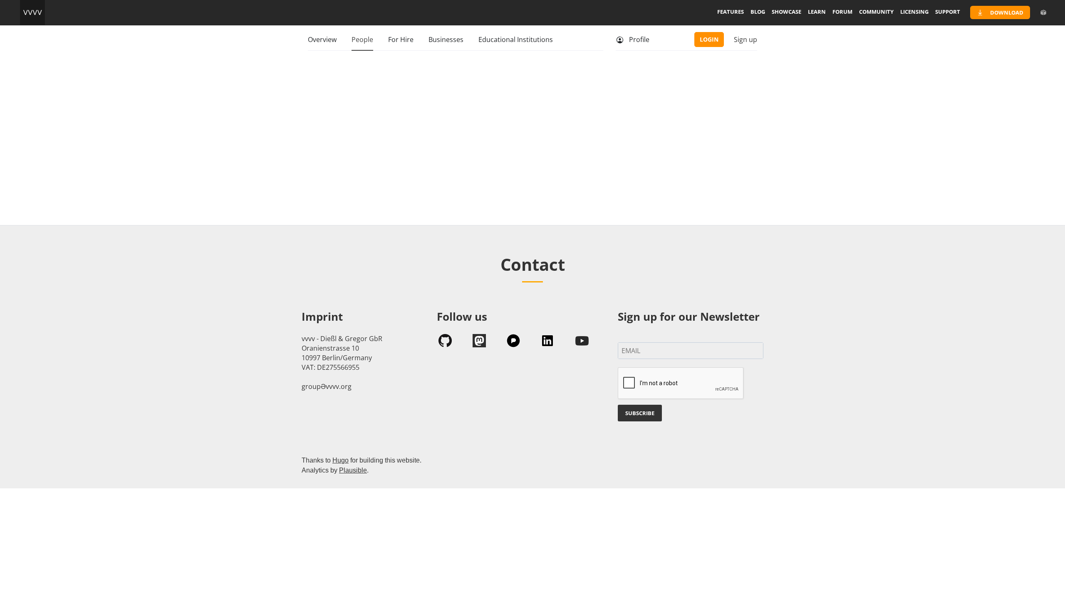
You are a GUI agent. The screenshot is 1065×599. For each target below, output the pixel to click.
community (876, 11)
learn (817, 11)
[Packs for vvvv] (1043, 12)
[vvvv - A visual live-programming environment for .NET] (32, 12)
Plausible (353, 470)
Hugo (340, 460)
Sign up (745, 39)
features (730, 11)
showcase (786, 11)
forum (842, 11)
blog (757, 11)
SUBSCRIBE (639, 413)
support (947, 11)
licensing (914, 11)
